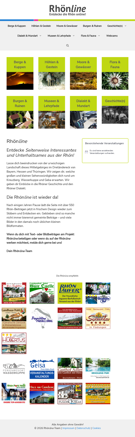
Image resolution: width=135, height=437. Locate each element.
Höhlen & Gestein (41, 26)
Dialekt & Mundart (27, 35)
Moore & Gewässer (66, 26)
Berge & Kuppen (17, 26)
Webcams (112, 35)
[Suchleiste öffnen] (67, 46)
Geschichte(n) (115, 26)
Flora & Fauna (88, 35)
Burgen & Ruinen (92, 26)
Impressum (68, 428)
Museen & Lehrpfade (59, 35)
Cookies (96, 428)
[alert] (105, 152)
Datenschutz (83, 428)
